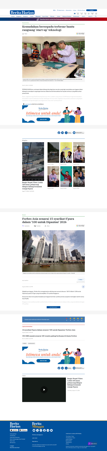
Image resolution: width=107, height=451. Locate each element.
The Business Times (70, 437)
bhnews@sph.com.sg (40, 446)
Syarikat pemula (31, 343)
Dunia (31, 16)
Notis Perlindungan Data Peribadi (17, 439)
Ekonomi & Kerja (25, 22)
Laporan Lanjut (53, 307)
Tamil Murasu (69, 442)
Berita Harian (69, 440)
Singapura (18, 16)
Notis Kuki (12, 440)
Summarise (27, 226)
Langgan (92, 10)
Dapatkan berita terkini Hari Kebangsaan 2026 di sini (55, 19)
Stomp (67, 443)
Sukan (58, 16)
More (89, 16)
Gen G (83, 16)
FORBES (24, 343)
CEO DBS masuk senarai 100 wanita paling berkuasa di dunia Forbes (49, 336)
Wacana (52, 16)
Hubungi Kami (13, 433)
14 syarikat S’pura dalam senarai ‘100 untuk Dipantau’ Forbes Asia (48, 330)
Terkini (13, 16)
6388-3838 (34, 438)
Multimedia (76, 16)
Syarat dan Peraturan (15, 437)
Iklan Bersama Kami (14, 447)
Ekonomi (38, 16)
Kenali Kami (12, 435)
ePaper (74, 10)
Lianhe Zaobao (69, 439)
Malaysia (25, 16)
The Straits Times (70, 436)
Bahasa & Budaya (67, 16)
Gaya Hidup (45, 16)
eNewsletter (69, 10)
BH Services (12, 442)
